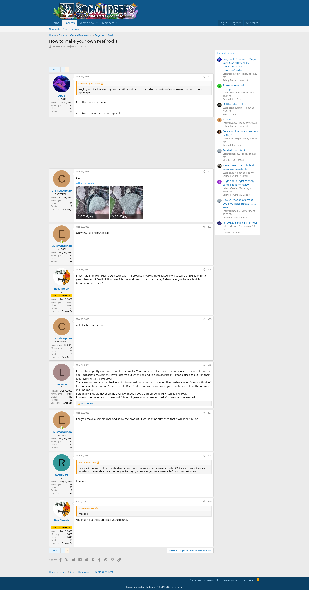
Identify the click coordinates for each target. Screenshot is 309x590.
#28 (210, 455)
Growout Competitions (235, 217)
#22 (210, 171)
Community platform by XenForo (154, 587)
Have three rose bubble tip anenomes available (239, 167)
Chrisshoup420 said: (89, 83)
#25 (210, 319)
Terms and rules (211, 580)
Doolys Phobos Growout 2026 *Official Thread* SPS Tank (239, 203)
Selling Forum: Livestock (235, 80)
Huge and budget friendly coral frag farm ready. (238, 182)
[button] (96, 23)
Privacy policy (230, 580)
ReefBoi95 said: (86, 508)
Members (108, 23)
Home (55, 23)
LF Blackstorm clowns (236, 104)
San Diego (67, 209)
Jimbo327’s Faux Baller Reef (240, 222)
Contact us (195, 580)
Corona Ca (67, 311)
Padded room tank (234, 150)
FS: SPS (227, 119)
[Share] (204, 77)
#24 (210, 269)
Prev (55, 69)
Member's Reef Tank (233, 160)
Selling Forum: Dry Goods (236, 194)
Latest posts (225, 53)
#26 (210, 364)
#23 (210, 226)
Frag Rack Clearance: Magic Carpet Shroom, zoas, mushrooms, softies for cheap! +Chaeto (239, 64)
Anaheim (67, 402)
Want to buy (229, 114)
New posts (54, 29)
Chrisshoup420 (60, 46)
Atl (71, 493)
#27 (210, 412)
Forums (70, 23)
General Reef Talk (232, 99)
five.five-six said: (87, 462)
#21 (210, 76)
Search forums (71, 29)
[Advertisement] (114, 58)
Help (242, 580)
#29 (210, 501)
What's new (87, 23)
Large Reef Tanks (232, 232)
